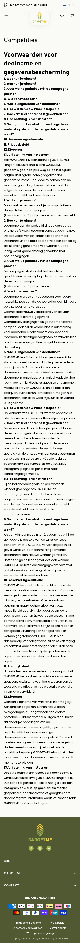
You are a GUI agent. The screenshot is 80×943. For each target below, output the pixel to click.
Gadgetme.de (39, 938)
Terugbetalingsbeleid (28, 922)
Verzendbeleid (58, 928)
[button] (68, 5)
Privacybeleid (56, 922)
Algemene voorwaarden (27, 928)
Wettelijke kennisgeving (40, 933)
